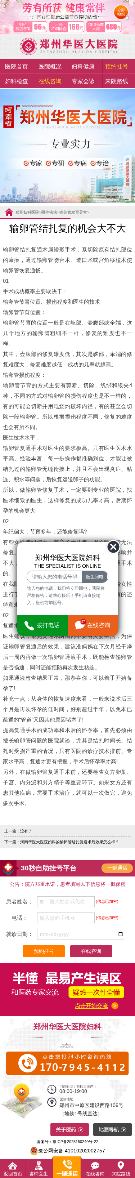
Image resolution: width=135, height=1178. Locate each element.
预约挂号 (116, 66)
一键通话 (117, 868)
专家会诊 (83, 81)
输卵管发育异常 (73, 212)
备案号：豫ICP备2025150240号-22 (67, 1141)
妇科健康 (83, 66)
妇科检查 (16, 81)
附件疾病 (49, 212)
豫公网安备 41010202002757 (71, 1151)
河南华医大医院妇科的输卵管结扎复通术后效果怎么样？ (69, 842)
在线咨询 (50, 81)
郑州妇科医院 (27, 212)
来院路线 (116, 81)
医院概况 (50, 66)
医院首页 (16, 66)
